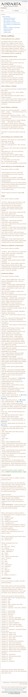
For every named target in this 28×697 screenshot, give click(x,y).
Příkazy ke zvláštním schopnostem (12, 27)
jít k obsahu (24, 1)
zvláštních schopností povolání (13, 471)
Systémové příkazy (8, 29)
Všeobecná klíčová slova (9, 18)
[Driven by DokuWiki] (17, 693)
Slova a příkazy (6, 16)
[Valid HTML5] (23, 692)
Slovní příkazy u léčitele (9, 19)
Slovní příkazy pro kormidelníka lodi (12, 24)
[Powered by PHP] (17, 692)
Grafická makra (7, 30)
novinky (23, 378)
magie (24, 471)
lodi (23, 192)
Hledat (13, 10)
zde (21, 265)
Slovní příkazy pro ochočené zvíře (12, 22)
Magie (5, 26)
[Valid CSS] (11, 693)
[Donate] (11, 692)
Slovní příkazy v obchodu (9, 21)
